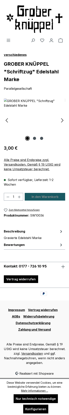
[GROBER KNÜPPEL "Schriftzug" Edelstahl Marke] (34, 120)
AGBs (16, 316)
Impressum (16, 310)
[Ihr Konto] (51, 40)
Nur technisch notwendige (36, 399)
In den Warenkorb (45, 197)
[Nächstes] (62, 120)
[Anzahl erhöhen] (19, 197)
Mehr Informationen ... (34, 390)
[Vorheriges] (7, 120)
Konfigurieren (35, 409)
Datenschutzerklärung (33, 323)
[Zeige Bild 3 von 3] (41, 138)
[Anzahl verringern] (8, 197)
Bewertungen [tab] (14, 245)
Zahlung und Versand (34, 329)
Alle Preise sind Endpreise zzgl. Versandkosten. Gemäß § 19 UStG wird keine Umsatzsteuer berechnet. (32, 164)
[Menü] (8, 40)
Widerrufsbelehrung (38, 316)
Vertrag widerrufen (21, 279)
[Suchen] (33, 40)
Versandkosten (32, 353)
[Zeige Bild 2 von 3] (34, 138)
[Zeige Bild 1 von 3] (27, 138)
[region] (34, 120)
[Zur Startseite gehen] (34, 19)
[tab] (33, 234)
